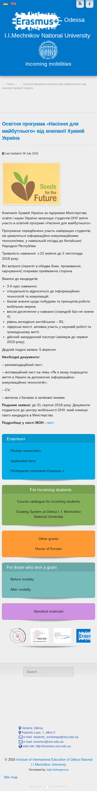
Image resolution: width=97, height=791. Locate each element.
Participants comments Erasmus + (37, 471)
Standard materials (48, 611)
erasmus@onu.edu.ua (48, 742)
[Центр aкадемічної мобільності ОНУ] (90, 4)
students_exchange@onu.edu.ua (55, 737)
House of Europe (48, 549)
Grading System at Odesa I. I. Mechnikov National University (48, 514)
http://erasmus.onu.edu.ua (53, 746)
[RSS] (80, 4)
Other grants (48, 539)
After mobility (20, 589)
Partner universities (25, 451)
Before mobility (22, 579)
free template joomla (48, 787)
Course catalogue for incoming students (48, 501)
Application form (23, 461)
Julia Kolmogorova (57, 769)
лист (50, 423)
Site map (11, 777)
